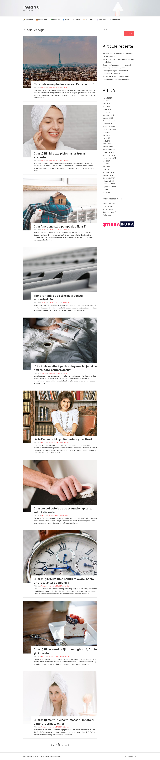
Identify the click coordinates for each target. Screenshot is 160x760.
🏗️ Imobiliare (88, 20)
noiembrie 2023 (108, 181)
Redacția (44, 87)
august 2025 (107, 132)
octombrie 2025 (109, 127)
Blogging (64, 373)
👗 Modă (66, 20)
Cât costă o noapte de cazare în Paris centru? (64, 84)
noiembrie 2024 (109, 152)
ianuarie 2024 (108, 175)
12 (67, 744)
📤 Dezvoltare (41, 20)
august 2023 (107, 190)
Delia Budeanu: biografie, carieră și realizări (63, 439)
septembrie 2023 (109, 187)
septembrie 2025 (109, 130)
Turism (65, 87)
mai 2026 (106, 107)
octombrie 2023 (109, 184)
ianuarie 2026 (108, 118)
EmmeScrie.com (109, 204)
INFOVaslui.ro (108, 209)
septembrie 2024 (109, 158)
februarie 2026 (108, 115)
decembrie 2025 (109, 121)
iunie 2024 (106, 164)
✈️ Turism (76, 20)
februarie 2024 (108, 172)
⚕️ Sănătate (101, 20)
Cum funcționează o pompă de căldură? (60, 226)
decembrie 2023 (109, 178)
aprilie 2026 (107, 109)
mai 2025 (106, 138)
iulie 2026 (106, 101)
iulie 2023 (106, 192)
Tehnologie (66, 230)
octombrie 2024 (109, 155)
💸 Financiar (55, 20)
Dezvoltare (66, 586)
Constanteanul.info (109, 212)
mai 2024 (106, 167)
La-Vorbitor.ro (108, 206)
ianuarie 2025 (108, 147)
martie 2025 (107, 144)
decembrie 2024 (109, 149)
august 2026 (107, 98)
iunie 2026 (106, 104)
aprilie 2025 (107, 141)
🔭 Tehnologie (114, 20)
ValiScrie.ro (107, 215)
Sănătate (65, 160)
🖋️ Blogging (28, 20)
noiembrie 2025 (109, 124)
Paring (31, 7)
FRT (135, 756)
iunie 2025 (106, 135)
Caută (105, 29)
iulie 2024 (106, 161)
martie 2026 (107, 112)
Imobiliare (66, 303)
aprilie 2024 (107, 170)
